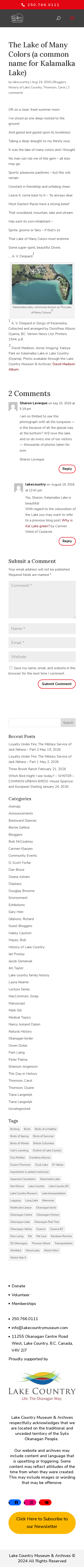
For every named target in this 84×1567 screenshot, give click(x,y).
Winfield (15, 1250)
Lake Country (36, 1186)
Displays (15, 883)
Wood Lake (32, 1250)
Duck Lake (41, 1165)
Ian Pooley (17, 954)
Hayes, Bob (17, 940)
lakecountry (21, 82)
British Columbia (43, 1143)
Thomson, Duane (21, 1088)
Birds (27, 1129)
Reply (67, 469)
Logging (15, 1200)
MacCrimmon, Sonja (23, 996)
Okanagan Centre (21, 1215)
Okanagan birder (21, 1038)
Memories (48, 1200)
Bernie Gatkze (19, 827)
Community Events (23, 855)
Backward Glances (23, 820)
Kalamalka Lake (50, 1179)
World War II (18, 1257)
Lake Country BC (59, 1186)
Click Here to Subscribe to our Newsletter (42, 1522)
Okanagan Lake (20, 1222)
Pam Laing (17, 1052)
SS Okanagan (18, 1243)
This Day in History (23, 1073)
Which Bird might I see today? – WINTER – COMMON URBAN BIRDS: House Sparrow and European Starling (41, 781)
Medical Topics (20, 1017)
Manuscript (17, 1003)
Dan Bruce (16, 869)
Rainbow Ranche (61, 1236)
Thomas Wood (41, 1243)
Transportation (64, 1243)
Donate (18, 1286)
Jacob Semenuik (20, 961)
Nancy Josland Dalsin (24, 1024)
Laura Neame (19, 982)
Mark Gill (15, 1010)
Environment (18, 898)
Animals (15, 806)
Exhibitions (17, 905)
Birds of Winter (19, 1143)
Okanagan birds (46, 1207)
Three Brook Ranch (23, 769)
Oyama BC (56, 1229)
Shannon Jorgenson (23, 1066)
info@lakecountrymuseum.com (40, 1327)
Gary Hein (16, 912)
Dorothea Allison (39, 1157)
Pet (30, 1236)
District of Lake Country (47, 1150)
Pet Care (41, 1236)
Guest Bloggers (20, 926)
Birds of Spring (19, 1136)
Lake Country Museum (23, 1193)
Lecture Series (19, 989)
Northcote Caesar (21, 1207)
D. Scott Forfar (20, 863)
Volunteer (21, 1295)
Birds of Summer (43, 1136)
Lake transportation (54, 1193)
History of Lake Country (25, 87)
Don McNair (17, 1157)
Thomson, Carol (54, 87)
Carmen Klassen (21, 848)
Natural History (20, 1031)
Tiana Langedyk (20, 1094)
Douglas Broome (21, 891)
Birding (14, 1129)
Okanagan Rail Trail (46, 1222)
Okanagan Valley (21, 1229)
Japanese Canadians (23, 1179)
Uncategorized (19, 1108)
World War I (51, 1250)
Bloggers (59, 82)
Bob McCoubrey (21, 841)
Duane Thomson (20, 1165)
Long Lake (31, 1200)
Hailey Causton (20, 933)
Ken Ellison (17, 1186)
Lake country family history (29, 975)
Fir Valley (57, 1165)
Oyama (40, 1229)
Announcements (21, 813)
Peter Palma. (18, 1059)
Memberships (24, 1303)
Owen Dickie (18, 1045)
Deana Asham (19, 877)
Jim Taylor (16, 968)
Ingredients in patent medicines (29, 1172)
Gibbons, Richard (21, 919)
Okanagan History (48, 1215)
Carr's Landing (19, 1150)
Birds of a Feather (45, 1129)
